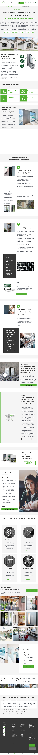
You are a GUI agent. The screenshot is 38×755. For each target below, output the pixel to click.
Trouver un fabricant (29, 3)
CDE (35, 2)
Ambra (7, 753)
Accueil (1, 6)
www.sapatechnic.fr (30, 86)
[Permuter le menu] (11, 2)
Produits (5, 6)
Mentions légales (14, 753)
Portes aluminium (11, 6)
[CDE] (33, 2)
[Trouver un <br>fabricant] (26, 3)
